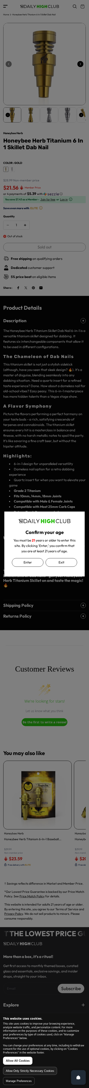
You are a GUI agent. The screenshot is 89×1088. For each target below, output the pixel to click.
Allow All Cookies (18, 1060)
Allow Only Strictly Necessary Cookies (30, 1070)
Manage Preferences (19, 1081)
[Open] (78, 1077)
